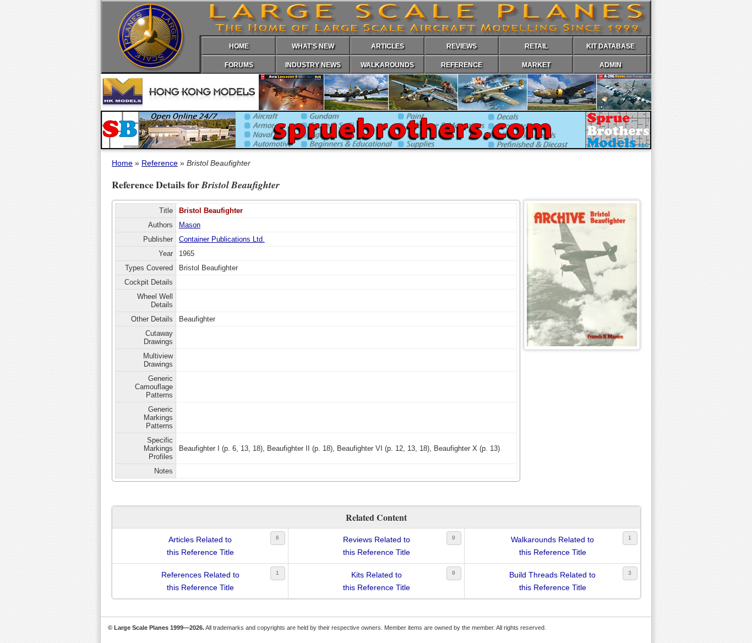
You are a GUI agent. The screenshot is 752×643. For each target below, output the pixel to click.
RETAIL (536, 46)
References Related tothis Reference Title (200, 580)
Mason (189, 225)
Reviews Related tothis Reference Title (376, 545)
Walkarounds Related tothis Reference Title (552, 545)
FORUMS (239, 65)
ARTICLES (387, 46)
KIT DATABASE (610, 46)
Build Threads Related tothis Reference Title (552, 580)
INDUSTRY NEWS (313, 65)
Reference (159, 163)
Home (122, 163)
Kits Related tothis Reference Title (376, 580)
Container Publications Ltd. (222, 239)
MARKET (536, 65)
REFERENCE (461, 65)
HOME (239, 46)
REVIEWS (461, 46)
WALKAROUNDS (387, 65)
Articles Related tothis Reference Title (200, 545)
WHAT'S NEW (313, 46)
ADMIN (611, 65)
